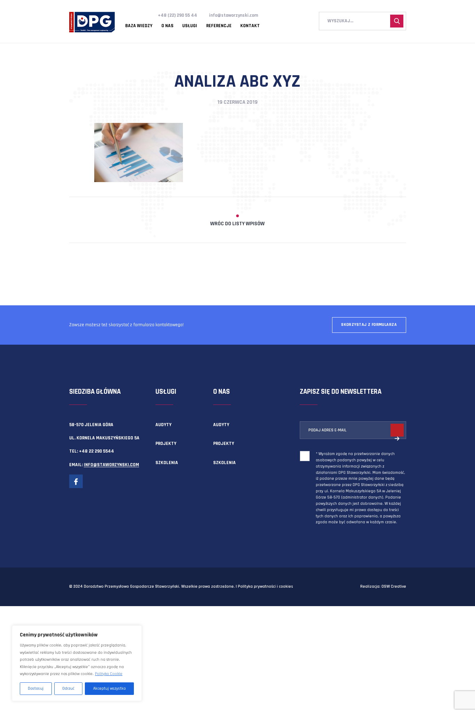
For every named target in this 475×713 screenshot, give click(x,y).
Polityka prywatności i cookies (265, 586)
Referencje (219, 26)
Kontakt (250, 26)
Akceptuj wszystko (109, 688)
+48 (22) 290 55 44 (177, 15)
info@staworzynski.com (233, 15)
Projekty (165, 443)
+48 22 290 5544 (96, 451)
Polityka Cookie (108, 673)
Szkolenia (166, 463)
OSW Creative (393, 586)
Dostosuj (35, 688)
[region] (77, 663)
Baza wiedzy (138, 26)
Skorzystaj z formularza (369, 324)
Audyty (163, 425)
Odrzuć (68, 688)
